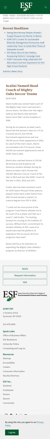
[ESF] (26, 7)
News (12, 15)
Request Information (25, 275)
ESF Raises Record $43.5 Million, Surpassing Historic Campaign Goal (23, 54)
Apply (25, 268)
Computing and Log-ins (14, 348)
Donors (6, 394)
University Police (11, 344)
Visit (25, 282)
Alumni (6, 398)
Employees (8, 390)
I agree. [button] (12, 432)
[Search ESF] (46, 7)
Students (7, 385)
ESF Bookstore (10, 339)
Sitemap (7, 358)
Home (5, 15)
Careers (6, 367)
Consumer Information (14, 371)
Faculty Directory (11, 375)
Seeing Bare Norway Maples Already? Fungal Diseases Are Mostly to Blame (24, 34)
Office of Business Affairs (14, 335)
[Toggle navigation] (5, 7)
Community (8, 403)
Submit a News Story (13, 71)
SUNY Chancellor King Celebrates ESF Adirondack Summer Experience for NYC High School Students (26, 63)
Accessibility (9, 362)
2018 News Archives (26, 15)
